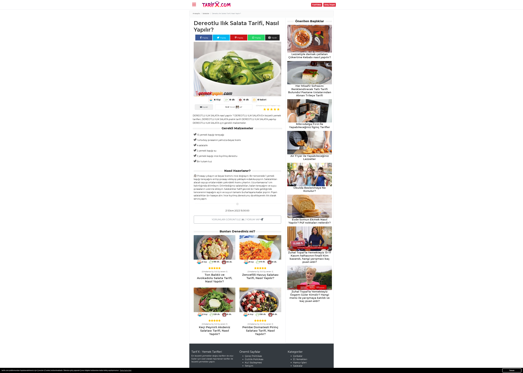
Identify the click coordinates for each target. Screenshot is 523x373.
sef (240, 107)
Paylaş (205, 38)
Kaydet (205, 107)
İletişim (249, 366)
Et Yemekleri (300, 359)
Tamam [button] (511, 370)
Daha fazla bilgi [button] (125, 370)
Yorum (231, 107)
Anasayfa (196, 13)
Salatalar (206, 13)
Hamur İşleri (300, 362)
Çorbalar (297, 356)
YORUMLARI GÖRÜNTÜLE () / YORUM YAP (236, 219)
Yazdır (274, 38)
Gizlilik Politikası (254, 359)
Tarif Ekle (316, 5)
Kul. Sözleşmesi (253, 362)
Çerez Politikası (253, 356)
